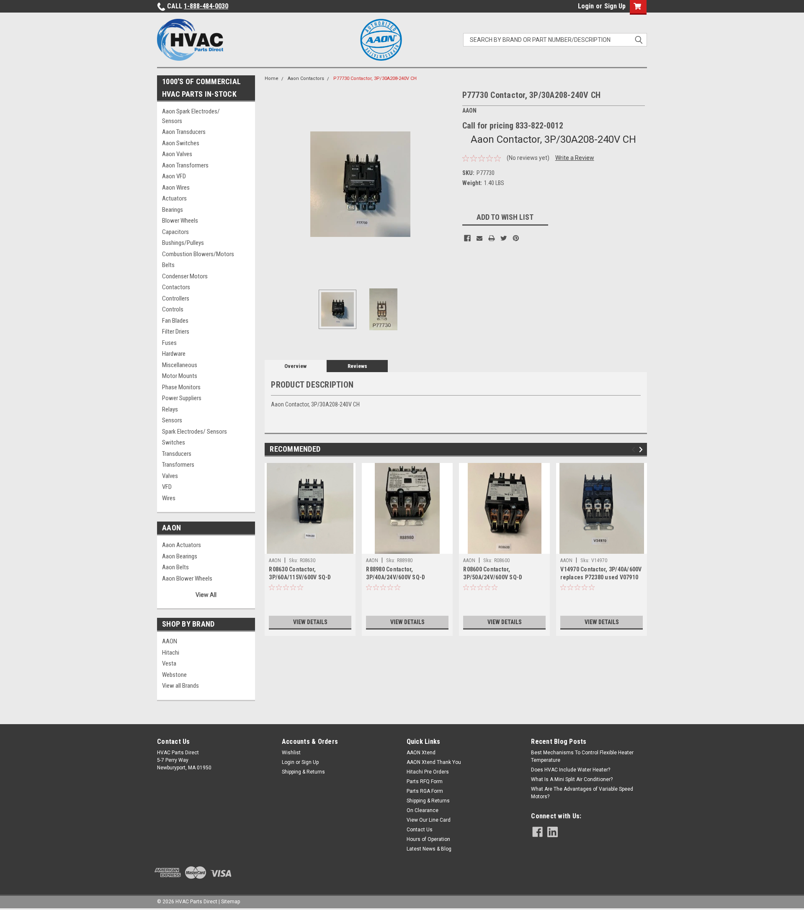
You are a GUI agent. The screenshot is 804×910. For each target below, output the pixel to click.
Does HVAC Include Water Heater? (570, 770)
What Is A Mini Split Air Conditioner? (572, 779)
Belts (168, 265)
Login (586, 6)
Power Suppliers (181, 398)
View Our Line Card (429, 820)
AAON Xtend (421, 753)
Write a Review (574, 157)
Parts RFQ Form (425, 781)
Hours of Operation (428, 839)
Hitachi (170, 652)
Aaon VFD (174, 176)
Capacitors (175, 232)
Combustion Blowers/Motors (198, 254)
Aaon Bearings (179, 556)
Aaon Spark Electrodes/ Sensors (191, 116)
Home (271, 78)
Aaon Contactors (306, 78)
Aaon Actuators (181, 545)
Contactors (176, 287)
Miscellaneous (179, 365)
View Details (310, 622)
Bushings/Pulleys (183, 243)
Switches (173, 442)
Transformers (178, 464)
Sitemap (230, 902)
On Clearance (422, 810)
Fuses (169, 343)
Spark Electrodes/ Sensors (194, 431)
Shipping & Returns (303, 772)
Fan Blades (175, 320)
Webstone (174, 675)
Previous (273, 184)
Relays (170, 409)
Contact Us (420, 830)
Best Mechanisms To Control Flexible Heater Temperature (582, 756)
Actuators (174, 198)
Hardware (174, 353)
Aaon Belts (175, 567)
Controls (172, 309)
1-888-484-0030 (206, 6)
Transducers (176, 454)
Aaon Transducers (184, 132)
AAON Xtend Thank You (434, 762)
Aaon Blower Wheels (187, 578)
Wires (168, 498)
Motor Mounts (179, 376)
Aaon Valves (177, 154)
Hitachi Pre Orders (428, 772)
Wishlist (291, 753)
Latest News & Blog (429, 849)
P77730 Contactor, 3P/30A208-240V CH (375, 78)
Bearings (172, 209)
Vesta (169, 663)
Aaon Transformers (185, 165)
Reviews (357, 366)
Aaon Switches (180, 143)
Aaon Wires (176, 187)
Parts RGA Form (425, 791)
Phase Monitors (181, 387)
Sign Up (615, 6)
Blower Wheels (180, 220)
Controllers (175, 298)
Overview (295, 366)
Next (447, 184)
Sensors (172, 420)
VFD (167, 487)
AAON (169, 641)
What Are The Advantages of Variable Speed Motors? (582, 792)
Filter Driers (175, 331)
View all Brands (180, 685)
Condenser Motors (185, 276)
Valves (170, 476)
